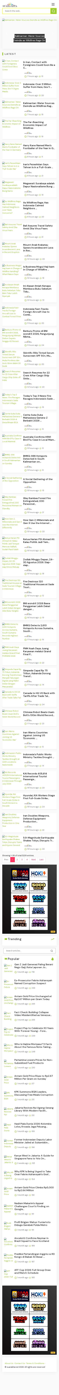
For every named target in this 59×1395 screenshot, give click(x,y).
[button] (6, 34)
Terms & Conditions (35, 1363)
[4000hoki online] (20, 923)
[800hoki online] (20, 911)
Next (33, 859)
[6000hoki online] (38, 923)
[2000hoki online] (38, 911)
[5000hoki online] (38, 886)
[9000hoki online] (38, 899)
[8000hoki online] (20, 874)
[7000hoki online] (20, 899)
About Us (9, 1363)
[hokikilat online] (38, 874)
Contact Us (20, 1363)
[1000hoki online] (20, 886)
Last (41, 859)
